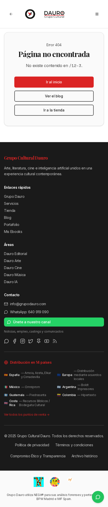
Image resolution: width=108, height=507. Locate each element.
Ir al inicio (54, 82)
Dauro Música (15, 275)
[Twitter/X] (30, 341)
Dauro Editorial (15, 253)
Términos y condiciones (74, 445)
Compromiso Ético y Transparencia (38, 456)
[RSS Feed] (54, 341)
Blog (7, 217)
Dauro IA (10, 282)
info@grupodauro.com (28, 304)
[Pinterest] (38, 341)
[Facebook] (14, 341)
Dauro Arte (12, 261)
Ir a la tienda (54, 110)
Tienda (9, 210)
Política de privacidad (32, 445)
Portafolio (11, 224)
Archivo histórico (85, 456)
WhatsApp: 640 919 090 (29, 312)
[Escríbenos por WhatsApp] (98, 497)
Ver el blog (54, 96)
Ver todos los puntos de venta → (26, 414)
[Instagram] (22, 341)
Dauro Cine (13, 268)
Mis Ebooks (13, 231)
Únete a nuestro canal (31, 322)
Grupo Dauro (14, 196)
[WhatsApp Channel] (6, 341)
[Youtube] (46, 341)
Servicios (11, 203)
